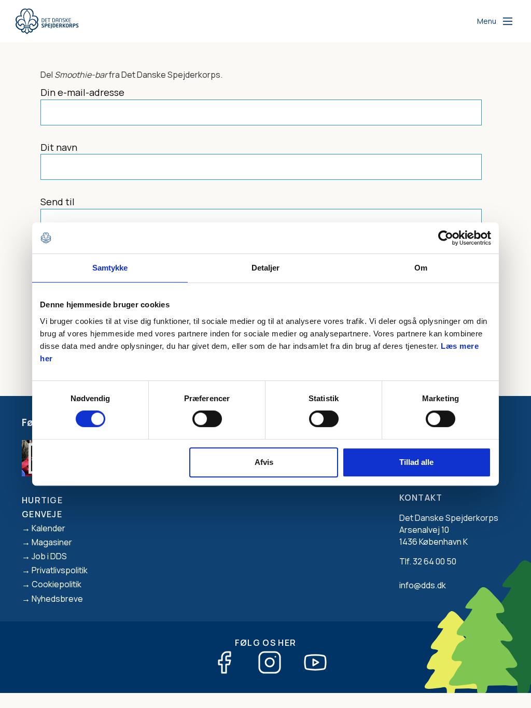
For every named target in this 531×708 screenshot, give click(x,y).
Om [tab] (420, 267)
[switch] (207, 418)
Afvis (264, 462)
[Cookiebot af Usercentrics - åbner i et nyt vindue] (445, 238)
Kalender (48, 528)
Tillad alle (416, 462)
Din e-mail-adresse (82, 92)
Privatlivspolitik (60, 570)
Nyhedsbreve (57, 598)
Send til (57, 201)
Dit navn (58, 147)
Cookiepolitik (56, 584)
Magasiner (52, 542)
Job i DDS (49, 556)
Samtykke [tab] (110, 267)
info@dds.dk (422, 585)
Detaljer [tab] (265, 267)
